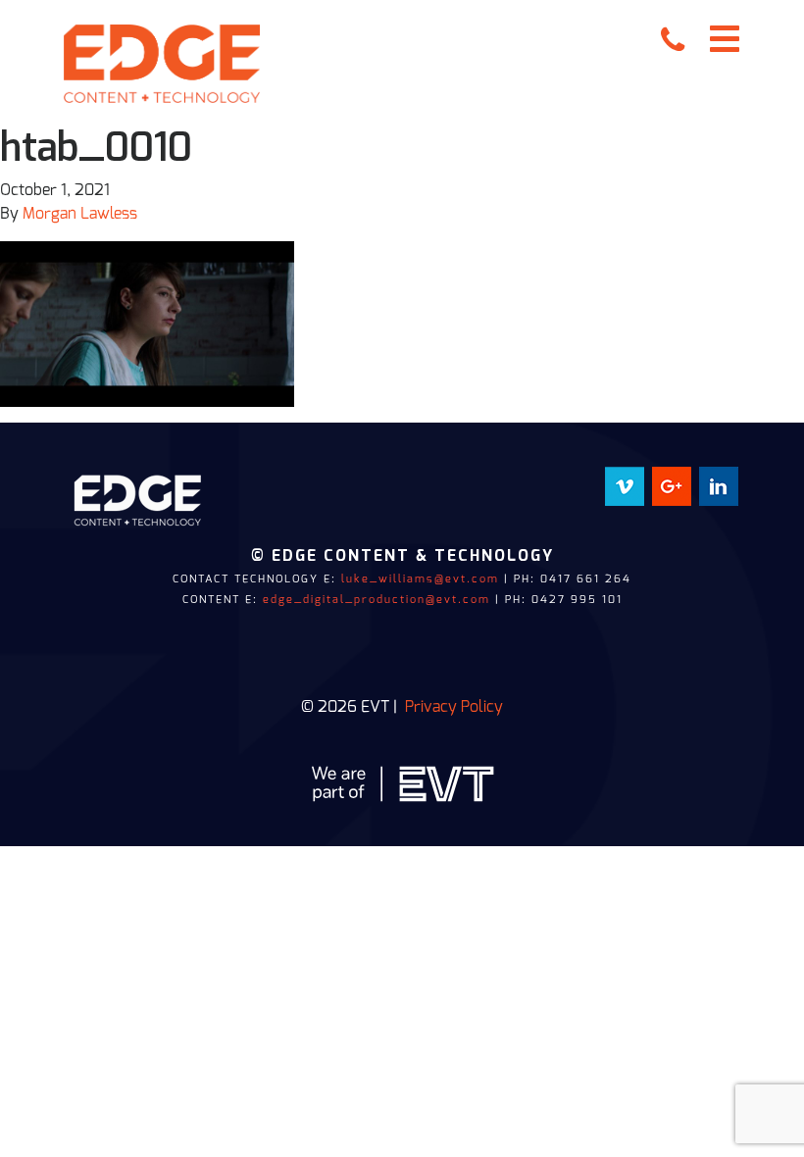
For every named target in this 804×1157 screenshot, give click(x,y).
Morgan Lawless (80, 214)
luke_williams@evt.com (420, 579)
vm (633, 478)
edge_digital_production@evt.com (376, 599)
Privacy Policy (454, 707)
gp (682, 478)
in (732, 478)
